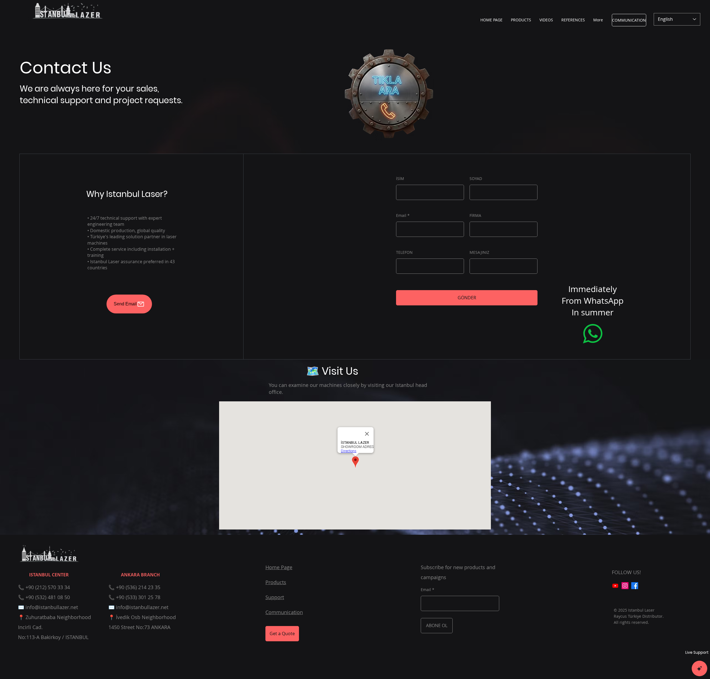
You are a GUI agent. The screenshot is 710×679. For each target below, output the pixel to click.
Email (401, 215)
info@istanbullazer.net (52, 607)
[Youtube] (615, 585)
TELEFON (404, 252)
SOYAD (476, 179)
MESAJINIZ (479, 252)
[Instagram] (625, 585)
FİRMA (475, 215)
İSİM (400, 179)
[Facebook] (634, 585)
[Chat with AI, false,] (699, 668)
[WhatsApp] (592, 333)
